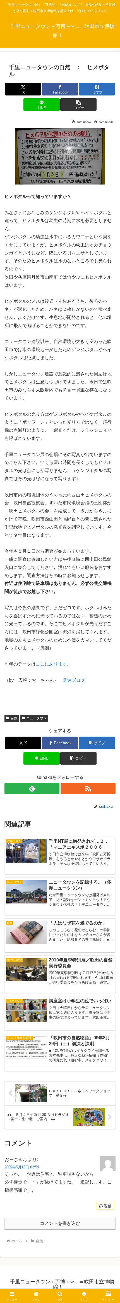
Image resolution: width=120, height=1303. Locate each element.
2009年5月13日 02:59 (21, 1167)
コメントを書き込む (60, 1223)
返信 (108, 1206)
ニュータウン (37, 718)
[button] (78, 104)
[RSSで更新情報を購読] (88, 788)
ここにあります (51, 664)
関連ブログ (74, 680)
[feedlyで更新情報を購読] (31, 788)
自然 (14, 718)
